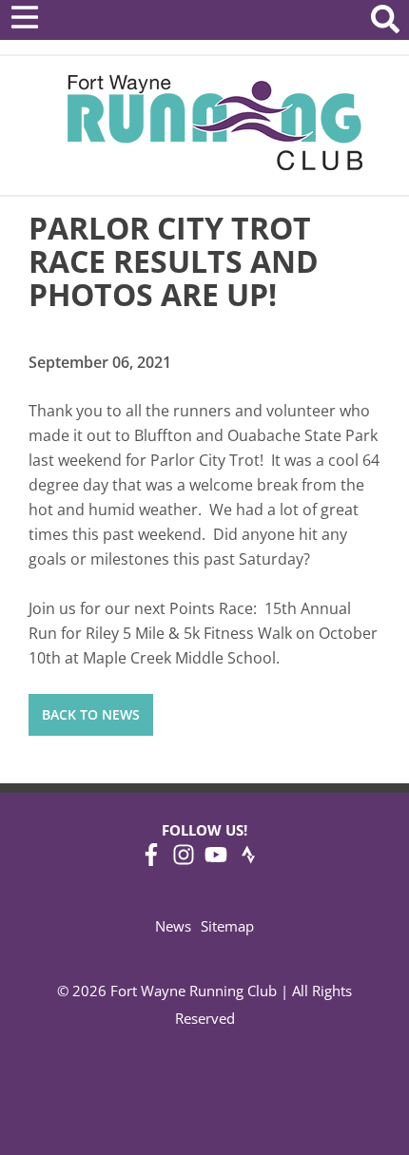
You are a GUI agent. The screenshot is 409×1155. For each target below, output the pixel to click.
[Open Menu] (25, 17)
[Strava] (248, 860)
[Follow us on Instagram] (183, 860)
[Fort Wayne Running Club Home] (214, 122)
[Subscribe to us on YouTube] (215, 860)
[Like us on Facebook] (151, 860)
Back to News (91, 714)
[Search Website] (385, 22)
